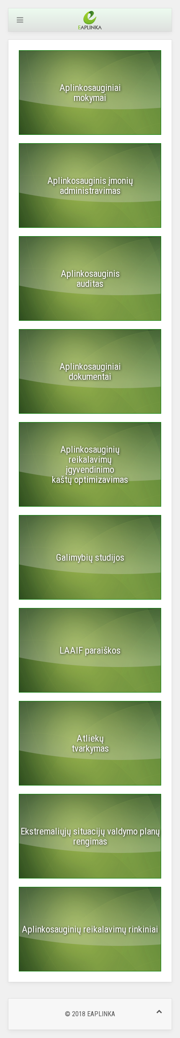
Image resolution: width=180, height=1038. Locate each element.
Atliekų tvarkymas (90, 743)
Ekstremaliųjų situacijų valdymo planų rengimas (90, 836)
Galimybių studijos (90, 557)
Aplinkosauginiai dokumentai (90, 371)
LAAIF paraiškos (90, 650)
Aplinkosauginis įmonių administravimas (90, 185)
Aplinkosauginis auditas (90, 278)
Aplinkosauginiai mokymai (90, 92)
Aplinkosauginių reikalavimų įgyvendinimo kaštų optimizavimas (90, 464)
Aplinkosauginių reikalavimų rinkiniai (90, 929)
